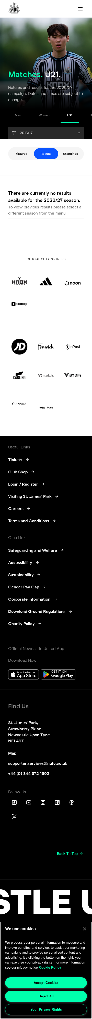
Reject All (46, 996)
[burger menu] (80, 9)
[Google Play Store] (58, 675)
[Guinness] (19, 403)
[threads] (71, 802)
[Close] (84, 929)
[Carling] (19, 375)
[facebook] (57, 802)
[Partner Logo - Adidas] (46, 277)
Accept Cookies (46, 982)
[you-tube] (28, 802)
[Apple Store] (23, 675)
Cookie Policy (50, 967)
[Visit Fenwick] (46, 346)
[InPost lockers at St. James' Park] (72, 346)
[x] (14, 817)
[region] (46, 970)
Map (12, 753)
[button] (46, 132)
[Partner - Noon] (72, 277)
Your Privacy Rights (46, 1009)
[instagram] (43, 802)
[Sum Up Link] (19, 304)
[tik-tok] (14, 802)
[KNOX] (19, 277)
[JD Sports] (19, 346)
